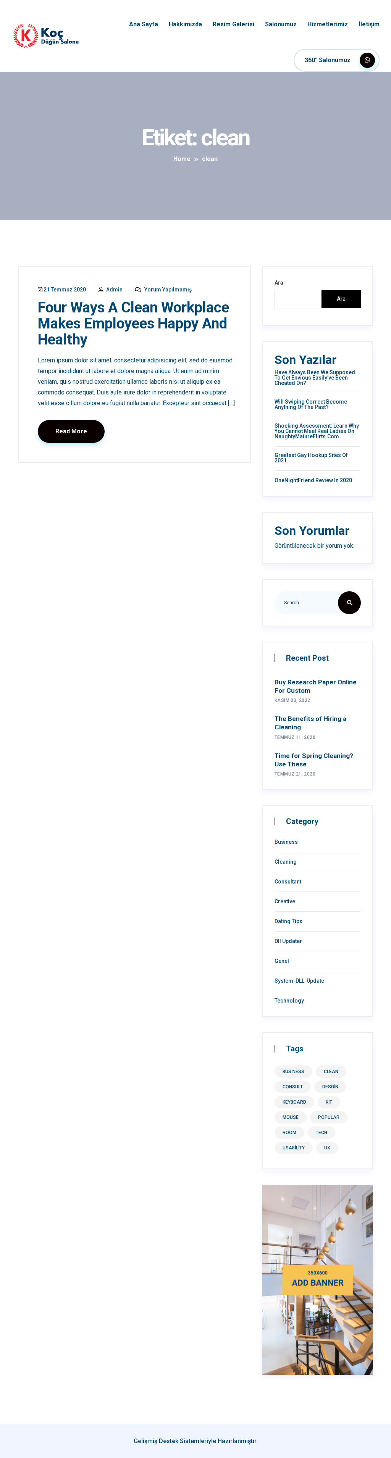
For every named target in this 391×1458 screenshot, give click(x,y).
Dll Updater (288, 941)
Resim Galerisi (233, 24)
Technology (289, 1000)
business (293, 1071)
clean (331, 1071)
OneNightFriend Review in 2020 (313, 480)
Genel (282, 961)
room (289, 1132)
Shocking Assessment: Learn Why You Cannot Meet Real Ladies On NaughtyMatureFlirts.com (317, 431)
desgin (330, 1086)
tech (321, 1132)
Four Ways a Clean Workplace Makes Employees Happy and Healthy (133, 323)
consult (293, 1086)
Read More (71, 431)
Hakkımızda (185, 24)
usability (294, 1148)
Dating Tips (288, 921)
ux (327, 1148)
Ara (279, 283)
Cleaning (286, 861)
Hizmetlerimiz (327, 24)
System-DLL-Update (299, 980)
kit (329, 1102)
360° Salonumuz (328, 60)
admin (114, 289)
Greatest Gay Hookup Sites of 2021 (311, 457)
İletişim (369, 24)
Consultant (288, 881)
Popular (328, 1117)
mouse (291, 1117)
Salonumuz (281, 24)
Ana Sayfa (143, 24)
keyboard (294, 1102)
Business (286, 842)
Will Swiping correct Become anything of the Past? (311, 404)
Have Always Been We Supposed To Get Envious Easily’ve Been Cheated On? (315, 378)
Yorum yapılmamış (167, 289)
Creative (285, 901)
